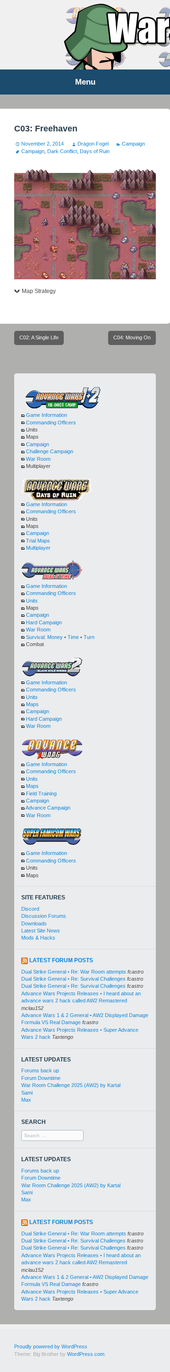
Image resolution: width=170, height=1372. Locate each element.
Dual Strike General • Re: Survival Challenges (73, 979)
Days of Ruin (95, 151)
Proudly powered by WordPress (50, 1346)
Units (32, 601)
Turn (89, 637)
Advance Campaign (48, 808)
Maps (32, 704)
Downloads (34, 923)
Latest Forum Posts (61, 960)
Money (55, 637)
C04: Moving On (132, 337)
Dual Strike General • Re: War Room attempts (73, 972)
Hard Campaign (44, 622)
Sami (27, 1093)
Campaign (133, 144)
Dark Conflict (62, 151)
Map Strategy (39, 291)
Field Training (41, 793)
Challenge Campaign (49, 451)
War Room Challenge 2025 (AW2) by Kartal (70, 1085)
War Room (38, 459)
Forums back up (40, 1070)
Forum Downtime (40, 1078)
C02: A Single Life (39, 337)
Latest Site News (40, 930)
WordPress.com (85, 1354)
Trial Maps (38, 541)
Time (73, 637)
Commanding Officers (51, 422)
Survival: (36, 637)
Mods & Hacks (38, 938)
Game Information (46, 415)
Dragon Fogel (92, 144)
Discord (30, 909)
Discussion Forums (43, 916)
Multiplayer (38, 548)
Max (26, 1100)
